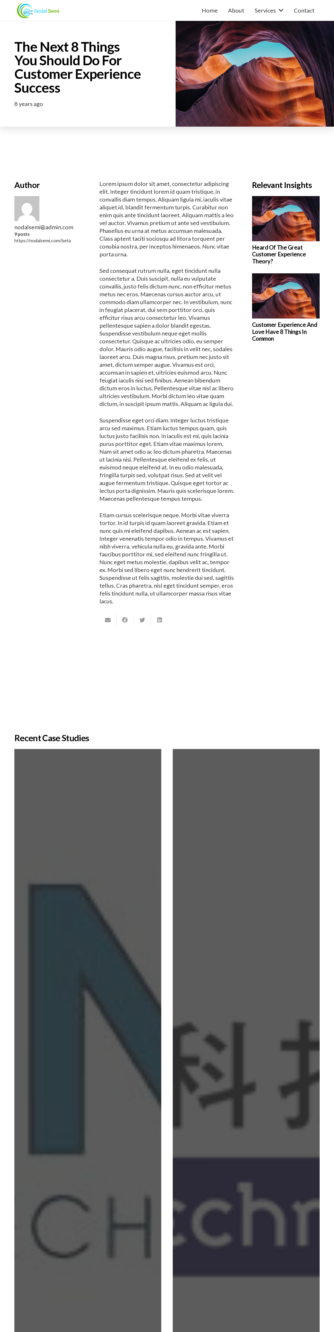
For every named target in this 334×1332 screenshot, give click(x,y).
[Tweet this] (142, 620)
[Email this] (108, 620)
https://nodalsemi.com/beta (42, 240)
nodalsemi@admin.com (43, 227)
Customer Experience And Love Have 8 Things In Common (284, 331)
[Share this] (125, 620)
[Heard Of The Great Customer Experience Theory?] (286, 199)
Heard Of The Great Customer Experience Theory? (279, 254)
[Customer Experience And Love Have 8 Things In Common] (286, 277)
